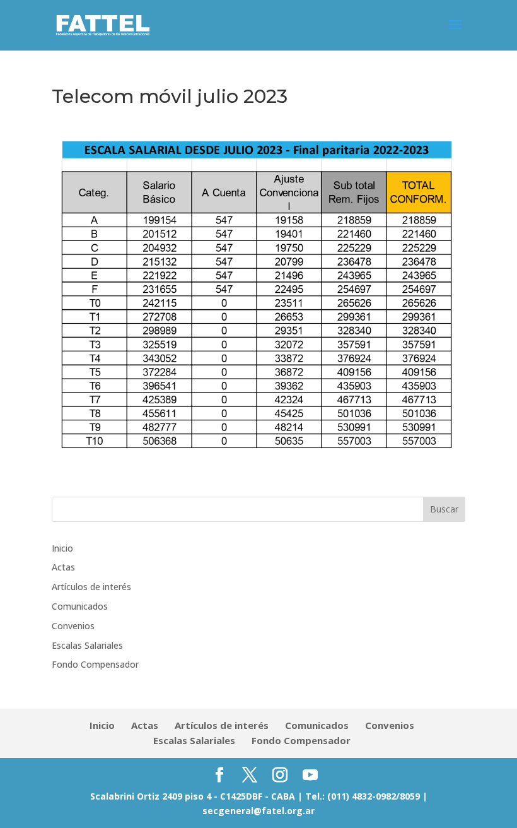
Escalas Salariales (87, 645)
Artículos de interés (91, 587)
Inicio (62, 548)
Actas (63, 567)
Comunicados (80, 606)
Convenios (73, 626)
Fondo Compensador (95, 664)
